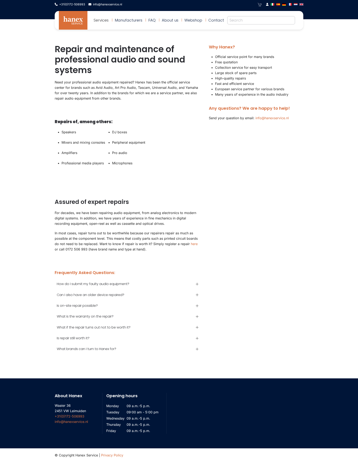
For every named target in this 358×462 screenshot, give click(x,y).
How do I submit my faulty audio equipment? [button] (93, 284)
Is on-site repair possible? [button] (77, 305)
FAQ (152, 20)
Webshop (193, 20)
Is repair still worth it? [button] (73, 338)
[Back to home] (73, 20)
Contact (216, 20)
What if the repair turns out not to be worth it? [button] (94, 327)
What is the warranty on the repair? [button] (85, 316)
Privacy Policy (112, 455)
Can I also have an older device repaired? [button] (90, 294)
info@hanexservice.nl (107, 4)
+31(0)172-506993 (72, 4)
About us (170, 20)
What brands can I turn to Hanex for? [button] (86, 348)
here (194, 244)
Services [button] (101, 20)
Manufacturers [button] (128, 20)
